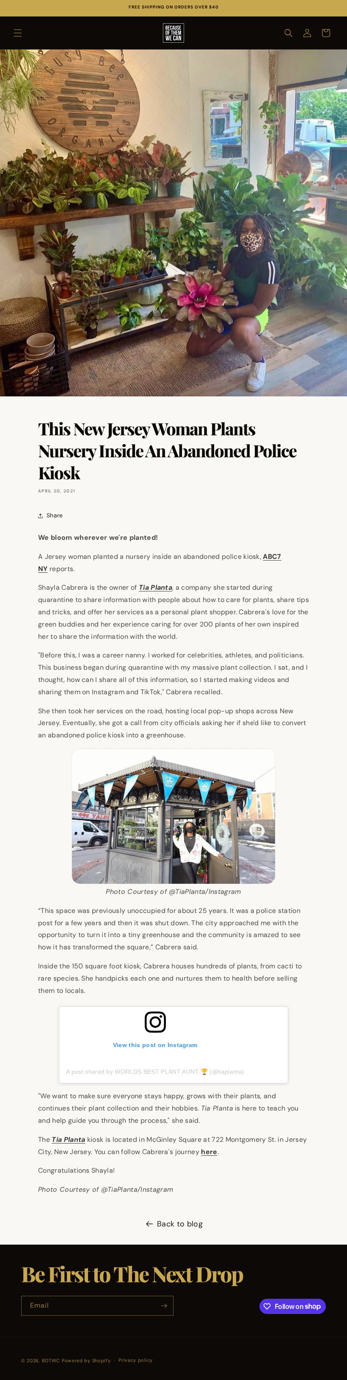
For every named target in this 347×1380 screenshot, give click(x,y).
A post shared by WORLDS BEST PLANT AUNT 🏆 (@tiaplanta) (155, 1071)
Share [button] (55, 515)
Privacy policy (135, 1360)
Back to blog (180, 1224)
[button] (17, 33)
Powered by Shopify (86, 1361)
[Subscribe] (163, 1306)
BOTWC (52, 1361)
